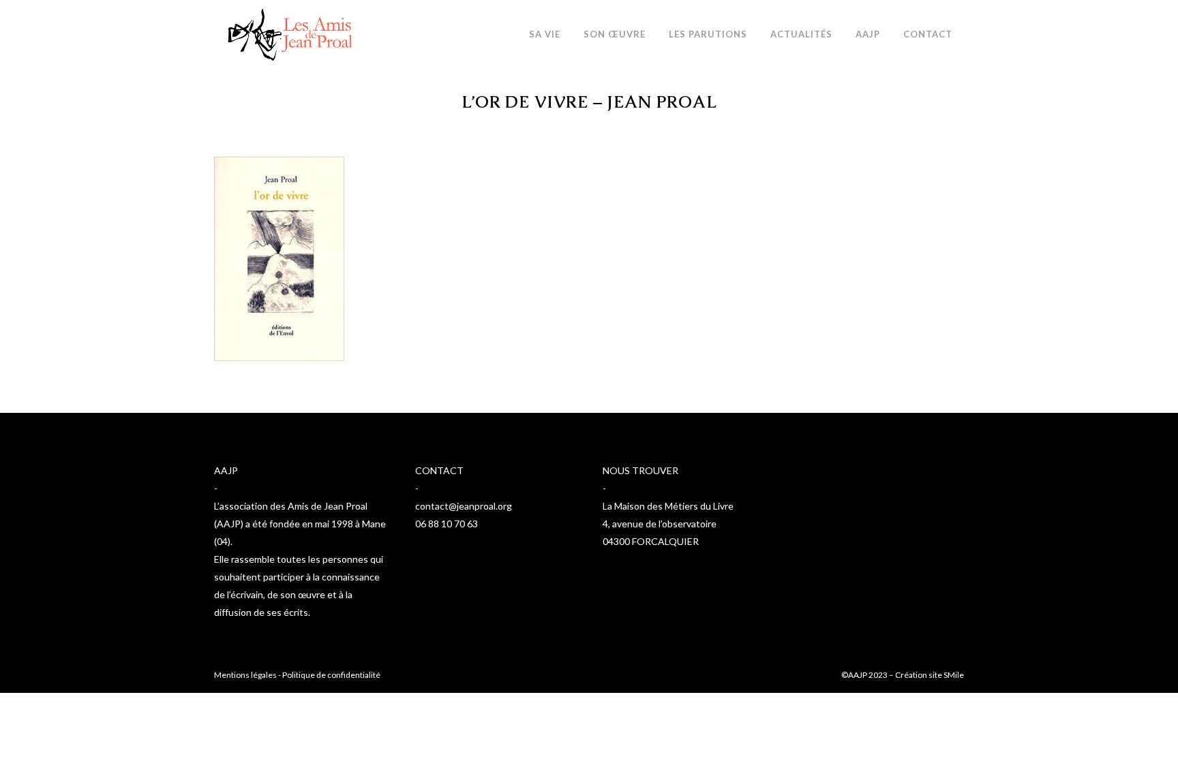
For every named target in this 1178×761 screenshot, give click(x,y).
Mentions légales (245, 675)
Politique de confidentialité (331, 675)
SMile (953, 675)
